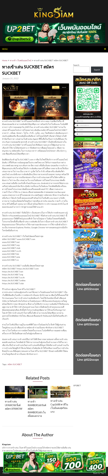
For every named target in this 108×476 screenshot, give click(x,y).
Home (4, 60)
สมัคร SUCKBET (15, 364)
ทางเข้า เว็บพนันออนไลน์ (20, 60)
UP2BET (77, 385)
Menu (5, 49)
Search (76, 65)
